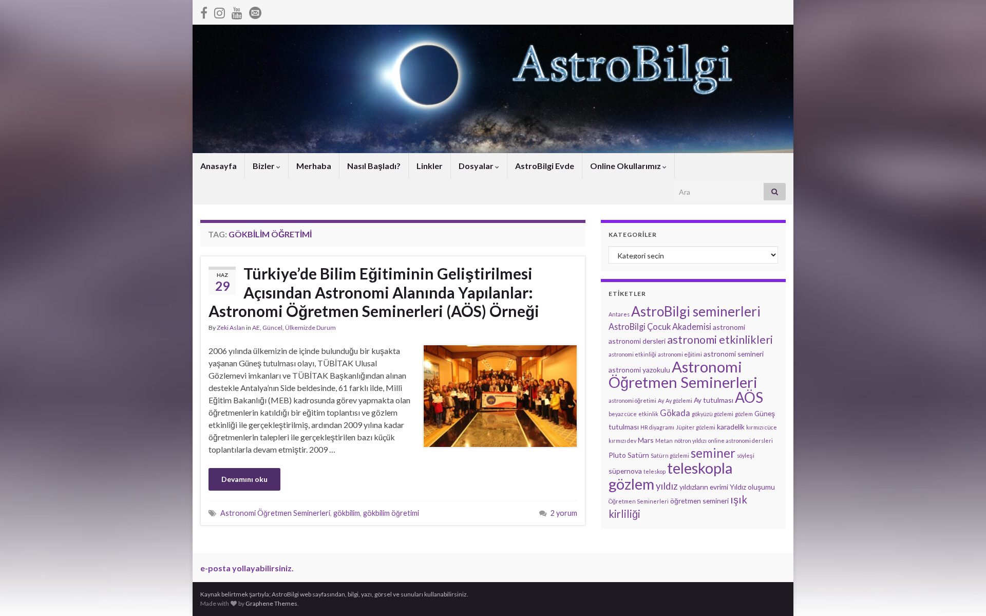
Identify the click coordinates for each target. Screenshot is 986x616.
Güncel (272, 327)
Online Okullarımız (626, 166)
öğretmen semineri (699, 500)
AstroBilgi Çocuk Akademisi (660, 326)
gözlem (744, 413)
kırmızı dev (622, 440)
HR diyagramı (657, 427)
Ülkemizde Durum (310, 327)
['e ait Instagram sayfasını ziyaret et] (219, 11)
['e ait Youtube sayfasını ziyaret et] (237, 11)
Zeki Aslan (231, 327)
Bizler (264, 166)
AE (256, 327)
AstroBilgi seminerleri (696, 311)
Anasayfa (218, 166)
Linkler (429, 166)
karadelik (731, 426)
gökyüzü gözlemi (712, 413)
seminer (713, 452)
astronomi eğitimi (680, 354)
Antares (619, 314)
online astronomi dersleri (740, 440)
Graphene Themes (271, 603)
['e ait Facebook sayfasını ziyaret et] (203, 11)
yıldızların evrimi (703, 486)
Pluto (617, 455)
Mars (646, 440)
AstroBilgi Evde (544, 166)
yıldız (667, 486)
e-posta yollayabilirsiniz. (247, 568)
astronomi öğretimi (632, 400)
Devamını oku (244, 479)
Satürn (638, 455)
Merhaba (313, 166)
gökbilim (346, 513)
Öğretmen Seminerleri (639, 501)
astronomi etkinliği (632, 354)
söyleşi (745, 455)
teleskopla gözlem (670, 476)
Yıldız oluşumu (752, 486)
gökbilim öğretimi (391, 513)
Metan (664, 440)
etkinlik (648, 413)
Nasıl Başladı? (374, 166)
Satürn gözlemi (670, 455)
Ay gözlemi (679, 400)
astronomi (729, 327)
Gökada (675, 413)
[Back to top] (963, 593)
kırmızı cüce (761, 427)
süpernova (625, 470)
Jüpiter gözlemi (695, 427)
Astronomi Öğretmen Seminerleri (275, 513)
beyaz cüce (623, 413)
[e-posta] (255, 11)
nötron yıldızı (690, 440)
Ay (661, 400)
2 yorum (564, 513)
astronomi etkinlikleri (720, 339)
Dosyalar (477, 166)
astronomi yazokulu (639, 369)
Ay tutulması (713, 400)
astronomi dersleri (637, 341)
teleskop (654, 471)
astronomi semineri (734, 353)
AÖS (749, 397)
